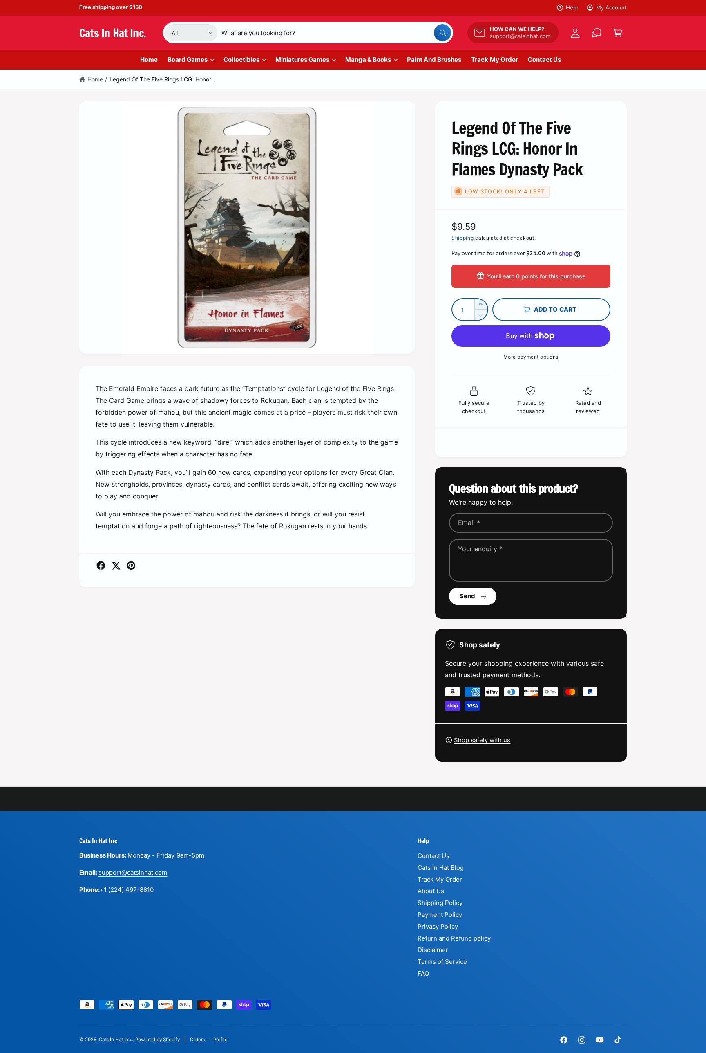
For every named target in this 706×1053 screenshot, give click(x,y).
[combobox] (336, 32)
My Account (611, 7)
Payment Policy (440, 914)
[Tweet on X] (116, 565)
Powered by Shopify (157, 1039)
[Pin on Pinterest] (131, 565)
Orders (197, 1039)
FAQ (423, 973)
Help (572, 7)
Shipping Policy (440, 903)
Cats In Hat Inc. (115, 1039)
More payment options (531, 357)
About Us (431, 891)
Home (95, 79)
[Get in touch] (596, 32)
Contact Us (433, 856)
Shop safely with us (482, 740)
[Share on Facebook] (101, 565)
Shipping (462, 238)
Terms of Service (442, 961)
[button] (617, 32)
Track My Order (440, 879)
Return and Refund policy (454, 938)
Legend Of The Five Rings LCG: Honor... (162, 79)
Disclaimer (433, 950)
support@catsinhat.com (132, 872)
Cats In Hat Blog (441, 867)
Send (468, 596)
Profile (220, 1039)
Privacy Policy (438, 926)
